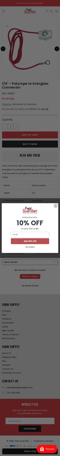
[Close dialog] (55, 205)
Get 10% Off (30, 241)
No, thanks (30, 247)
